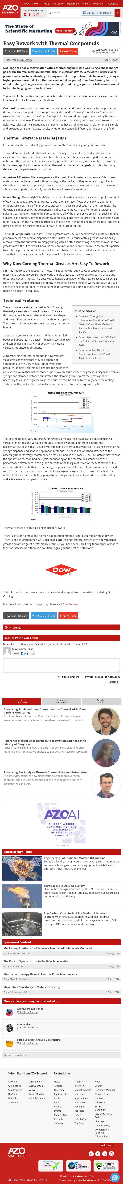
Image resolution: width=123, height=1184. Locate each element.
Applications (81, 1098)
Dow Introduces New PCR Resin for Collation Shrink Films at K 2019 (98, 341)
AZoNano (12, 1081)
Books (57, 1098)
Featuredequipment (61, 701)
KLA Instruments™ (18, 992)
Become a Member (105, 1089)
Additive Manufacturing (30, 1008)
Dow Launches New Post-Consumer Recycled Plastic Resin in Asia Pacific (95, 354)
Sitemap (99, 1121)
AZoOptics (13, 1094)
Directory (58, 3)
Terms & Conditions (101, 1108)
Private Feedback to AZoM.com (102, 676)
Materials (79, 1094)
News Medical (36, 1094)
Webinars (79, 1081)
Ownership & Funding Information (102, 1133)
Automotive (23, 1024)
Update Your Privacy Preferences (29, 1179)
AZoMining (13, 1102)
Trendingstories (101, 701)
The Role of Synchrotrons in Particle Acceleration (37, 961)
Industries (79, 1102)
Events (57, 1110)
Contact (99, 1098)
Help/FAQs (80, 1119)
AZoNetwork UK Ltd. (19, 953)
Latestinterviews (22, 701)
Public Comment (70, 676)
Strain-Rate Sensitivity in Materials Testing (32, 987)
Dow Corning (70, 604)
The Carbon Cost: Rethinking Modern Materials (75, 913)
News (57, 1081)
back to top (106, 1144)
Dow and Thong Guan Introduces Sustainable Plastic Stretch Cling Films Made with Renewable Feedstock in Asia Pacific (97, 324)
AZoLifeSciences (37, 1098)
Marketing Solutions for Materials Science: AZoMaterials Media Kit (48, 948)
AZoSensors (35, 1081)
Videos (57, 1106)
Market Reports (82, 1089)
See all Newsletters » (15, 1055)
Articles (58, 1085)
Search (98, 1085)
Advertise (100, 1102)
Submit (114, 681)
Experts (78, 1114)
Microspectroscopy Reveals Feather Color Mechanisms (40, 974)
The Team (79, 1123)
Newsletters (101, 1094)
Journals (58, 1119)
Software (59, 1123)
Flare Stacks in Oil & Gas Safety (64, 885)
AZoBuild (12, 1098)
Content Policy (102, 1125)
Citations (11, 627)
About (98, 1081)
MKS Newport (16, 966)
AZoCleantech (15, 1089)
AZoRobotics (14, 1085)
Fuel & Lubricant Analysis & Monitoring (39, 1039)
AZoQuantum (36, 1085)
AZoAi (32, 1089)
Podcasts (79, 1110)
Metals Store (61, 1114)
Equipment (60, 1094)
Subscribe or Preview (28, 1012)
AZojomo (79, 1106)
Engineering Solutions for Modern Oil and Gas (74, 858)
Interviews (80, 1085)
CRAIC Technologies (19, 979)
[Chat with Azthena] (115, 1177)
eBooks (58, 1102)
